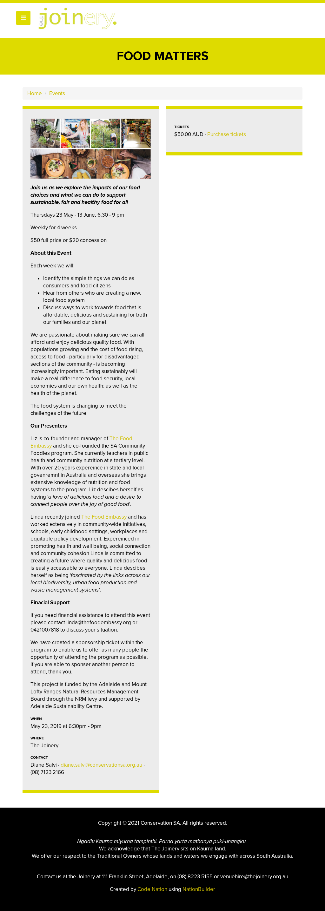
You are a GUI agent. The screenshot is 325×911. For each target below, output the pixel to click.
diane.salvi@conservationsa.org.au (101, 765)
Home (34, 93)
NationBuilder (198, 889)
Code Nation (153, 889)
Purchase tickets (226, 134)
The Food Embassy (104, 517)
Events (57, 93)
